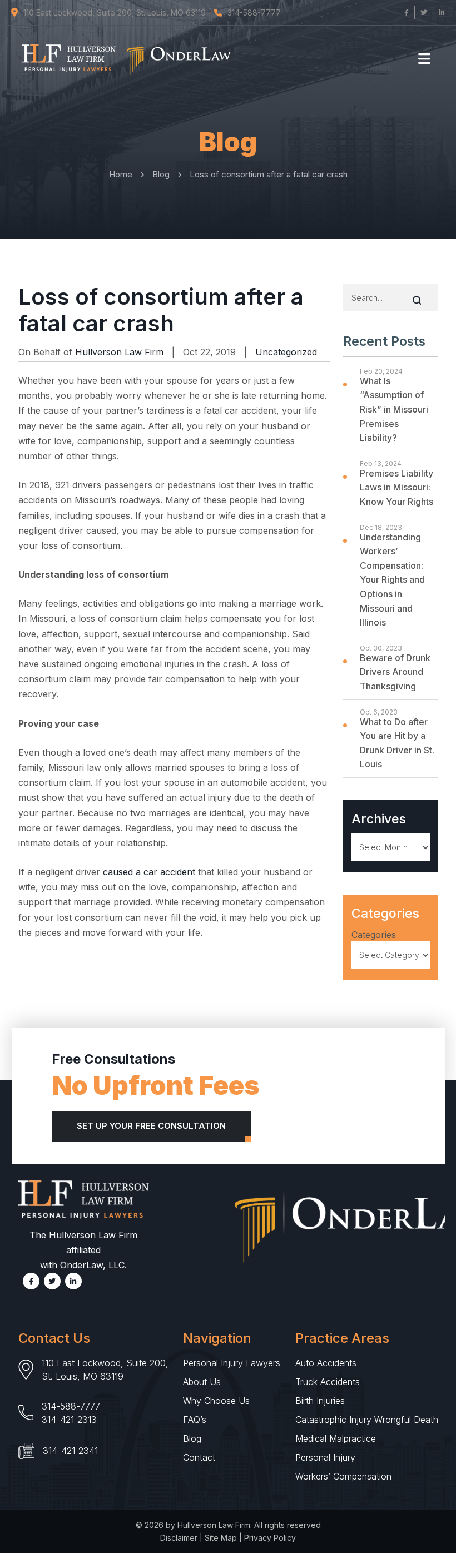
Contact (199, 1457)
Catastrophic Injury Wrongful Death (366, 1419)
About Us (202, 1381)
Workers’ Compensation (343, 1476)
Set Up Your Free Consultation (151, 1125)
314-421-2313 (69, 1419)
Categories (373, 934)
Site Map (221, 1537)
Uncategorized (286, 352)
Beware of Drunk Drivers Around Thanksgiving (395, 672)
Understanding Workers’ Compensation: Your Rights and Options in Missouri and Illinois (392, 580)
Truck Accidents (327, 1381)
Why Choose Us (216, 1400)
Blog (192, 1438)
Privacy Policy (270, 1537)
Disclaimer (178, 1537)
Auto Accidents (325, 1362)
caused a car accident (149, 871)
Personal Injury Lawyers (231, 1362)
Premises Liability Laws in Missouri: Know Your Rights (396, 487)
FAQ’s (194, 1419)
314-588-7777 (71, 1406)
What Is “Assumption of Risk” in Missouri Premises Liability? (394, 409)
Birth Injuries (320, 1400)
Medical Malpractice (335, 1438)
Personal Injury (325, 1457)
